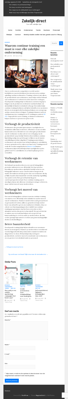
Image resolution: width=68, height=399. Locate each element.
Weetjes (9, 35)
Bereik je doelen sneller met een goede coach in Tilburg (43, 35)
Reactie (8, 320)
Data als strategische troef (34, 2)
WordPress (25, 395)
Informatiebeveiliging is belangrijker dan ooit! (41, 293)
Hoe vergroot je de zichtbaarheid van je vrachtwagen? (24, 10)
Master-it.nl (31, 146)
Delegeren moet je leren (14, 247)
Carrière (18, 30)
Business (47, 30)
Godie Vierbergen (57, 147)
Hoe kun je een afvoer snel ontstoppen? (20, 7)
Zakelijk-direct (34, 20)
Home (10, 30)
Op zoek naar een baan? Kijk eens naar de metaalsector (28, 254)
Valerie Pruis (18, 56)
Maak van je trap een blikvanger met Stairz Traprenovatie (25, 12)
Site (6, 363)
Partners (7, 391)
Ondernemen (28, 30)
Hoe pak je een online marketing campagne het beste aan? (10, 294)
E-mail (7, 354)
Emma (53, 108)
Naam (7, 344)
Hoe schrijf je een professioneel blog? (20, 4)
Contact (18, 35)
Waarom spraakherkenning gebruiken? (57, 151)
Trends (38, 30)
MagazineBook (40, 395)
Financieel (56, 30)
